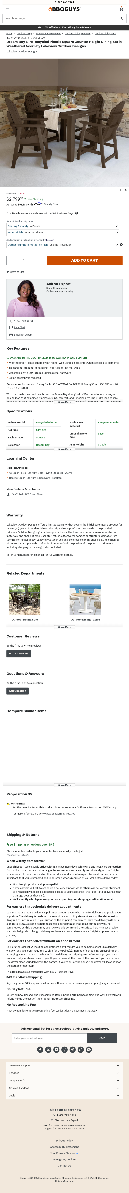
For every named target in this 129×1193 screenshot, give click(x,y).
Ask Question (17, 691)
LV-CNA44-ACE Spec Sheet (27, 494)
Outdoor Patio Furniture (48, 33)
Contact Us (64, 1165)
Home (9, 33)
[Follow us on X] (48, 1050)
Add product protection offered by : (30, 240)
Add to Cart (84, 260)
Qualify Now (51, 204)
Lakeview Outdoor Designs (21, 51)
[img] (64, 123)
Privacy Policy (64, 1140)
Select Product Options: (20, 221)
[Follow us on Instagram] (64, 1050)
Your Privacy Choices (62, 1153)
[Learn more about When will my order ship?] (77, 213)
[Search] (121, 18)
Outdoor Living (24, 33)
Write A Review (18, 653)
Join (102, 1038)
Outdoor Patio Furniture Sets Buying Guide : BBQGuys (40, 473)
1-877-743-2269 (64, 2)
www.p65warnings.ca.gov (60, 813)
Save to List (17, 272)
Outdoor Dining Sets (105, 33)
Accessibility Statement (64, 1147)
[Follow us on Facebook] (40, 1050)
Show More (64, 402)
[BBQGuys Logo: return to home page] (64, 9)
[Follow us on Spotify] (89, 1050)
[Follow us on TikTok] (81, 1050)
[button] (64, 1065)
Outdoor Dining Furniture (77, 33)
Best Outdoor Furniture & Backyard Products (35, 478)
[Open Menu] (8, 9)
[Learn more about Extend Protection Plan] (121, 244)
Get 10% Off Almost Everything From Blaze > (64, 27)
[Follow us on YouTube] (56, 1050)
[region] (64, 125)
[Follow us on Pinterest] (73, 1050)
